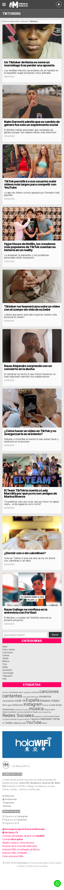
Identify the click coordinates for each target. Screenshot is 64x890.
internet (46, 705)
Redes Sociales (18, 715)
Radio (5, 667)
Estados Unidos (49, 700)
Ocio (4, 664)
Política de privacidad (37, 866)
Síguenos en (16, 816)
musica (26, 710)
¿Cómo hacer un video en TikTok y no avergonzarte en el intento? (30, 432)
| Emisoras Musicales (32, 862)
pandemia (27, 712)
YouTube (33, 722)
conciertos (45, 696)
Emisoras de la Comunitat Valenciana (19, 846)
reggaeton (38, 716)
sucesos (14, 719)
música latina (49, 709)
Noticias (24, 21)
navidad (19, 712)
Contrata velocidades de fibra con (23, 836)
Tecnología (7, 673)
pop (39, 712)
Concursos (7, 652)
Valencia (17, 723)
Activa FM (24, 783)
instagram (32, 704)
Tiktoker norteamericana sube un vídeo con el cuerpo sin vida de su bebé (32, 308)
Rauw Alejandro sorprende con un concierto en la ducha (28, 367)
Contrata (12, 839)
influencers (17, 705)
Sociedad (7, 670)
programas (46, 712)
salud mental (48, 716)
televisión (46, 719)
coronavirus (8, 700)
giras (10, 705)
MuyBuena (35, 783)
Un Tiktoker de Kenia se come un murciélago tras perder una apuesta (29, 63)
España (32, 700)
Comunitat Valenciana (30, 697)
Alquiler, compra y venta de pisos (18, 842)
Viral (4, 678)
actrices (5, 692)
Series (57, 716)
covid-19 (19, 700)
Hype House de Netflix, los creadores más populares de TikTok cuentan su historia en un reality (30, 247)
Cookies (21, 866)
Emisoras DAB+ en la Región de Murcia (20, 849)
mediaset (18, 710)
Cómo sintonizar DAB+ (13, 856)
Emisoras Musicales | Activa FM (21, 5)
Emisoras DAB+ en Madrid (14, 852)
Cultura (5, 655)
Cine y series (8, 649)
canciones (49, 691)
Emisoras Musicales (10, 21)
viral (24, 723)
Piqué (34, 712)
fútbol (4, 705)
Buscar (55, 634)
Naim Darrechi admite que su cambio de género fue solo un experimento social (32, 123)
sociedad (6, 719)
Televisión (7, 675)
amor (20, 692)
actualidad (13, 692)
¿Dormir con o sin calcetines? (25, 553)
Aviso (4, 646)
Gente (5, 658)
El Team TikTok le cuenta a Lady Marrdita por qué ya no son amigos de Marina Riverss (30, 493)
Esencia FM (48, 783)
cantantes (12, 696)
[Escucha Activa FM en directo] (59, 4)
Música (5, 661)
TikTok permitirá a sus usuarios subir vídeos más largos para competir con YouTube (30, 184)
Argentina (28, 692)
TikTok (56, 719)
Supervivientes (24, 719)
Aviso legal (55, 862)
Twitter (9, 722)
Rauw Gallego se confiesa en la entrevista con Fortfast (25, 611)
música (36, 708)
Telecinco (35, 719)
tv (3, 723)
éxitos (44, 723)
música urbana (9, 712)
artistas (35, 692)
